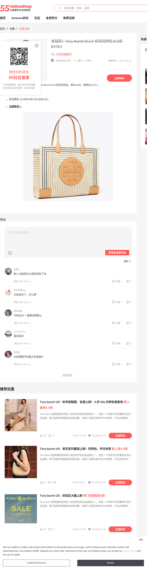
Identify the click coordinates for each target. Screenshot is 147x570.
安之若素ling (20, 290)
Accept (110, 563)
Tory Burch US (63, 60)
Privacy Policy (129, 551)
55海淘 (16, 8)
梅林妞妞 (18, 311)
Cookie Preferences (36, 563)
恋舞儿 (17, 269)
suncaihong (19, 331)
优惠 (12, 28)
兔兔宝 (17, 352)
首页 (2, 28)
